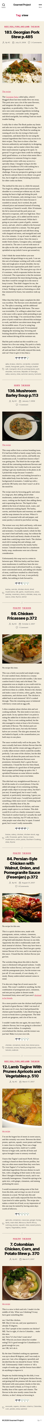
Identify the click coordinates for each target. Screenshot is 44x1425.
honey (38, 1220)
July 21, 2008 (20, 42)
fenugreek (15, 366)
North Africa (31, 1222)
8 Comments (24, 886)
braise (12, 364)
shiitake (29, 594)
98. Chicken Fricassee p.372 (22, 616)
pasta (23, 839)
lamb (7, 1222)
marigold (12, 369)
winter (24, 597)
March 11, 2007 (28, 1259)
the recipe (6, 1131)
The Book (35, 27)
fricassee (13, 837)
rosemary (16, 594)
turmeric (37, 374)
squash (22, 1225)
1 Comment (23, 405)
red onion (17, 371)
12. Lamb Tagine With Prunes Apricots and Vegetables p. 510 (22, 1071)
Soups (17, 385)
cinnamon (16, 1045)
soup (35, 594)
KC (9, 42)
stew (18, 374)
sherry (22, 594)
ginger (32, 1220)
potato (12, 1409)
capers (16, 1406)
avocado (8, 1406)
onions (16, 1048)
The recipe (6, 91)
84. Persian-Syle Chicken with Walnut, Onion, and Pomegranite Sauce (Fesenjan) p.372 (22, 867)
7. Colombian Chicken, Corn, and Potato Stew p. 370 (22, 1249)
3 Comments (36, 42)
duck (23, 1045)
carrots (14, 589)
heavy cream (28, 837)
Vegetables (15, 1227)
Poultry (17, 608)
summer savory (27, 374)
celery (13, 834)
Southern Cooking (33, 839)
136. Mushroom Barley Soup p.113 (22, 393)
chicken (20, 834)
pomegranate (29, 369)
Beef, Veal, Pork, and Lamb (16, 27)
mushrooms (29, 592)
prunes (15, 1225)
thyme (18, 597)
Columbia (37, 1406)
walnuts (15, 1050)
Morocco (22, 1222)
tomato (8, 1050)
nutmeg (8, 1225)
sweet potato (35, 1225)
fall (17, 592)
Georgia (28, 366)
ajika (7, 364)
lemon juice (34, 1045)
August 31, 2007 (28, 883)
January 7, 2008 (28, 401)
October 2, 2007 (28, 624)
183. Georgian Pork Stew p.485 (22, 34)
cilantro (19, 364)
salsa (7, 374)
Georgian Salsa (12, 97)
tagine (7, 1227)
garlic (22, 366)
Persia (22, 1048)
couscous (25, 1220)
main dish (14, 1222)
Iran (27, 1045)
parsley (8, 594)
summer (24, 1409)
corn (7, 1409)
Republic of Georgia (29, 371)
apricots (8, 1220)
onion (37, 592)
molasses (9, 1048)
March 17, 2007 (28, 1082)
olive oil (20, 369)
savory (13, 374)
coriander (26, 364)
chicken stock (23, 589)
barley (7, 589)
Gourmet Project (22, 5)
